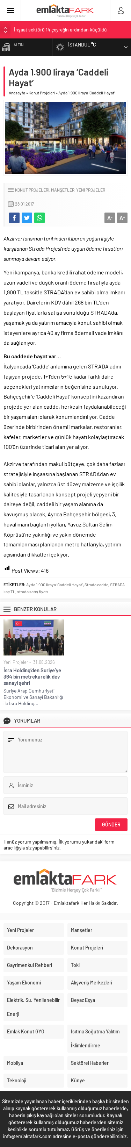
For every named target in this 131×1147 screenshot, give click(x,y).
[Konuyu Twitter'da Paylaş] (27, 218)
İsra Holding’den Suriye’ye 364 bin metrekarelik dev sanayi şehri (32, 676)
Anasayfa (17, 92)
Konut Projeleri (42, 92)
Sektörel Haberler (90, 1063)
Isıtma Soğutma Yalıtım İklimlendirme (95, 1038)
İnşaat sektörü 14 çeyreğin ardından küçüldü (60, 30)
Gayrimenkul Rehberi (29, 965)
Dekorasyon (20, 948)
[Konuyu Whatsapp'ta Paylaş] (39, 218)
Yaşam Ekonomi (24, 982)
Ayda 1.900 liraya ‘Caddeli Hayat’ (54, 584)
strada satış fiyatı (32, 591)
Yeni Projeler (90, 189)
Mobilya (15, 1063)
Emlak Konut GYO (25, 1031)
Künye (78, 1080)
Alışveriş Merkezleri (91, 982)
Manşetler (62, 189)
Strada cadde (96, 584)
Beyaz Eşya (83, 1000)
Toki (75, 965)
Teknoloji (16, 1080)
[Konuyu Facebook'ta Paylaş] (14, 218)
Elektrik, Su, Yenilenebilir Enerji (33, 1007)
